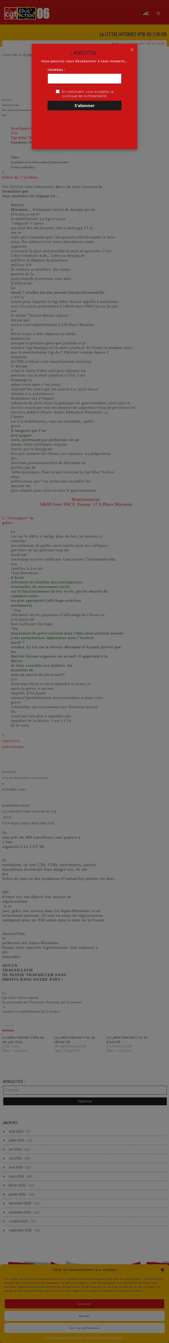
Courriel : (56, 70)
